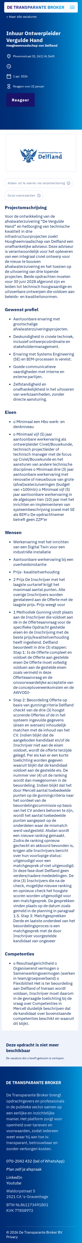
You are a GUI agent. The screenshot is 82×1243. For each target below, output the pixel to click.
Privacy (12, 1237)
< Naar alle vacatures (21, 17)
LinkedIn (14, 1177)
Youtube (13, 1182)
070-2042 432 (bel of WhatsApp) (35, 1161)
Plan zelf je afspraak (24, 1169)
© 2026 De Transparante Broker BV (34, 1232)
